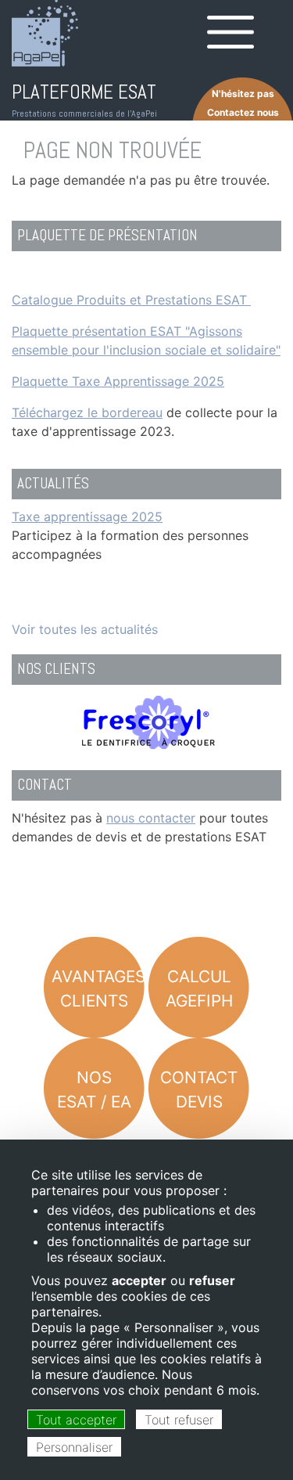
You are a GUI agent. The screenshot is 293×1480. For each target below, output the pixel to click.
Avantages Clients (98, 988)
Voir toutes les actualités (85, 629)
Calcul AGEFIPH (199, 988)
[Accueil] (45, 33)
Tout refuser (179, 1420)
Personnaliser (74, 1447)
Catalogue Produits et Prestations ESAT (131, 300)
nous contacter (150, 818)
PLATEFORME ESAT (84, 92)
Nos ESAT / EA (94, 1089)
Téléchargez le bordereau (87, 412)
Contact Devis (199, 1089)
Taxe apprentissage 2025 (87, 516)
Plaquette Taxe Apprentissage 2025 (118, 381)
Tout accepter (76, 1420)
